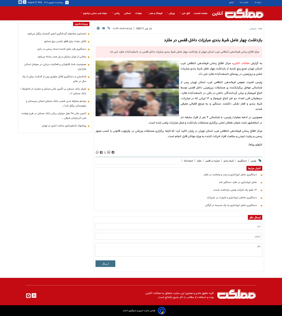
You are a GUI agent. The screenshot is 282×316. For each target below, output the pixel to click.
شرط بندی (228, 161)
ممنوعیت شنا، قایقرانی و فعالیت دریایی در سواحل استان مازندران (55, 67)
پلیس (253, 161)
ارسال (105, 263)
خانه (260, 28)
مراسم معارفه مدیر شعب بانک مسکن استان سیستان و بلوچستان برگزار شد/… (56, 103)
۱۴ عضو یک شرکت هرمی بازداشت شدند (235, 190)
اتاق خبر (185, 13)
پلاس (116, 13)
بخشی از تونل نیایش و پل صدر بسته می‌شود (61, 56)
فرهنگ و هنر (155, 13)
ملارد (198, 161)
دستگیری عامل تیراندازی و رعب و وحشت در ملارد (230, 174)
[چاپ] (98, 29)
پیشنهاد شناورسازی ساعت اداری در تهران (64, 126)
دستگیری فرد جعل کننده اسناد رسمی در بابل (61, 49)
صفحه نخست (200, 13)
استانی (127, 13)
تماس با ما (244, 2)
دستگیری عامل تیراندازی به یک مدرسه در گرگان (231, 205)
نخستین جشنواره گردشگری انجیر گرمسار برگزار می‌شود (56, 33)
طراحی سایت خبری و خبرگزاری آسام (139, 310)
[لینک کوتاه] (108, 29)
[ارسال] (103, 29)
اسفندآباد (188, 161)
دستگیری (242, 161)
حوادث (139, 13)
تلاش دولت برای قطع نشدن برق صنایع (65, 41)
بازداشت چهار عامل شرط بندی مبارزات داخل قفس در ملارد (213, 40)
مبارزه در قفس (212, 161)
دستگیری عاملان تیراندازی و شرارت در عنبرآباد (232, 197)
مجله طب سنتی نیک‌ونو (95, 13)
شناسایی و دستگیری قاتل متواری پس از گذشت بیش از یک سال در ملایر (54, 79)
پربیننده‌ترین (81, 24)
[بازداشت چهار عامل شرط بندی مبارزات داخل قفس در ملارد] (137, 88)
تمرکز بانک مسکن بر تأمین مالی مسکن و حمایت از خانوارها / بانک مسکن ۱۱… (53, 91)
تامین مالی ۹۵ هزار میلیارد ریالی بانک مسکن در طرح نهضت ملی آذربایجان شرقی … (53, 116)
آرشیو (231, 2)
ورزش (171, 13)
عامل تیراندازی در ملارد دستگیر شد (238, 182)
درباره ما (258, 2)
